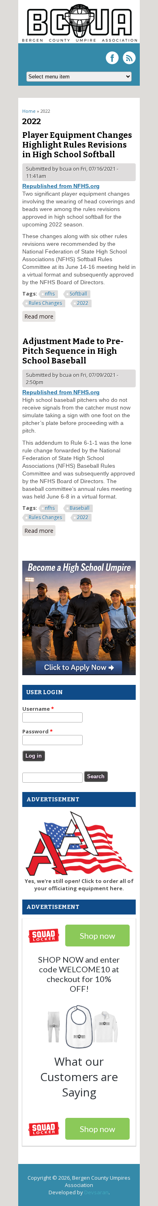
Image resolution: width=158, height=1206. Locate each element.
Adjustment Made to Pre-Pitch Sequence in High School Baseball (73, 350)
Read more (40, 317)
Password (37, 731)
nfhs (50, 293)
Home (29, 111)
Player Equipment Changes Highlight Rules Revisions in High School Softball (77, 144)
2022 (82, 303)
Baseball (80, 508)
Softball (78, 293)
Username (38, 708)
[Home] (79, 39)
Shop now (97, 1129)
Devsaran (96, 1192)
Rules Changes (45, 303)
